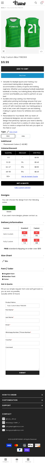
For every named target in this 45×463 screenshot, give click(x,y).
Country (9, 340)
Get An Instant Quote (29, 176)
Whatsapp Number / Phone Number (18, 332)
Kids (23, 136)
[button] (22, 373)
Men (8, 136)
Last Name (10, 317)
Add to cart (22, 69)
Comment (9, 347)
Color (6, 279)
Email (8, 325)
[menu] (2, 2)
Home (2, 8)
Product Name (11, 302)
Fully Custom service (22, 188)
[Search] (36, 2)
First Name (10, 310)
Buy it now (22, 75)
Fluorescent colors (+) (15, 144)
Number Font (9, 276)
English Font (9, 274)
